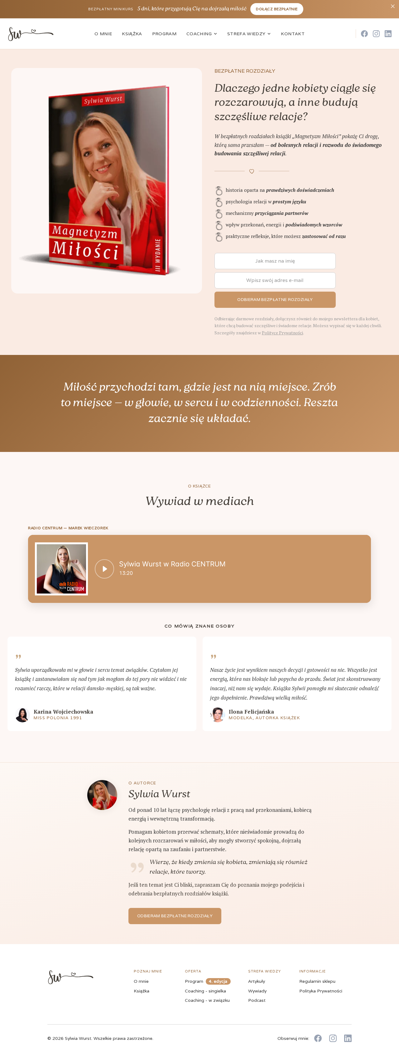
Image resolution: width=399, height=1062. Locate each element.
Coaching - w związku (207, 1000)
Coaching (199, 33)
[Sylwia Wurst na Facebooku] (364, 33)
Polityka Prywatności (320, 991)
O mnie (103, 33)
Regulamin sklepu (317, 981)
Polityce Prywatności (282, 333)
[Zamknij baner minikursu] (392, 6)
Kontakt (292, 33)
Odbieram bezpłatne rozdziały (175, 916)
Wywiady (257, 991)
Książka (132, 33)
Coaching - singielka (205, 991)
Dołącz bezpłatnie (276, 9)
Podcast (257, 1000)
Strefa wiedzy (246, 33)
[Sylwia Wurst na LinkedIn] (388, 33)
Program (164, 33)
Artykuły (256, 981)
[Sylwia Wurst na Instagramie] (376, 33)
